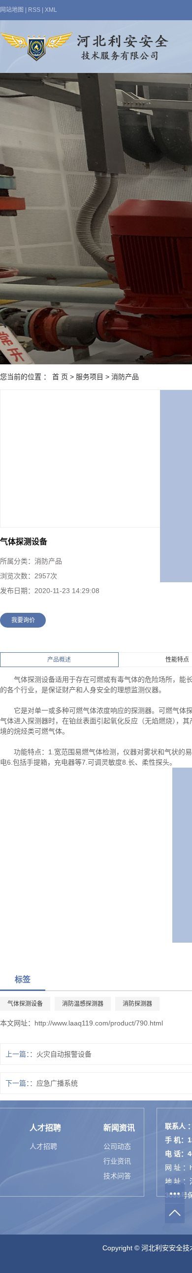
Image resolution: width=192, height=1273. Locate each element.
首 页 (60, 377)
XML (51, 9)
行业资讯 (117, 1161)
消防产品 (125, 377)
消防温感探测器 (82, 1003)
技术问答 (117, 1176)
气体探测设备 (25, 1003)
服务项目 (89, 377)
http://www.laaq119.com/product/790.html (98, 1023)
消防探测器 (137, 1003)
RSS (34, 9)
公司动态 (117, 1146)
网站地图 (12, 9)
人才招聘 (43, 1146)
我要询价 (23, 620)
